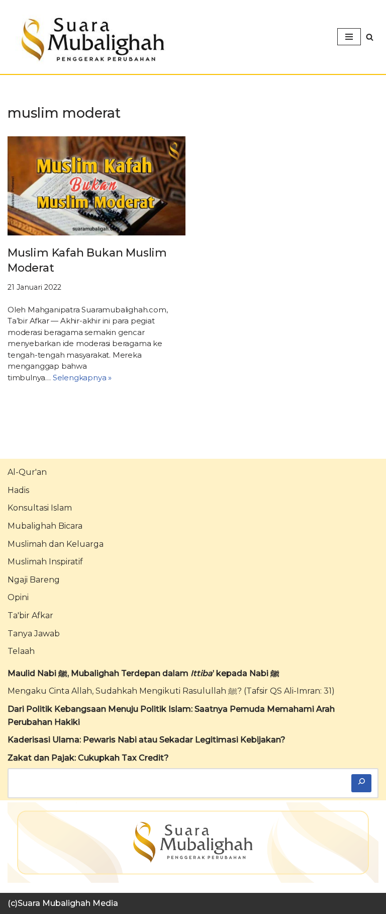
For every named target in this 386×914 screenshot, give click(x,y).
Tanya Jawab (34, 633)
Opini (18, 597)
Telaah (21, 651)
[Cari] (361, 783)
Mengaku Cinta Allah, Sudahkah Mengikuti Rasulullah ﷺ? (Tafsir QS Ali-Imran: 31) (171, 691)
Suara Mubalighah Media (68, 903)
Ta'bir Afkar (30, 615)
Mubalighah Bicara (45, 526)
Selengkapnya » (82, 377)
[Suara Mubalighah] (90, 39)
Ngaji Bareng (34, 580)
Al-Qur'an (27, 472)
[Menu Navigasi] (349, 36)
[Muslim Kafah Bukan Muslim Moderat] (96, 185)
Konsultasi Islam (40, 508)
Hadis (18, 490)
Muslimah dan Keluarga (56, 544)
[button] (369, 37)
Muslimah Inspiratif (45, 561)
